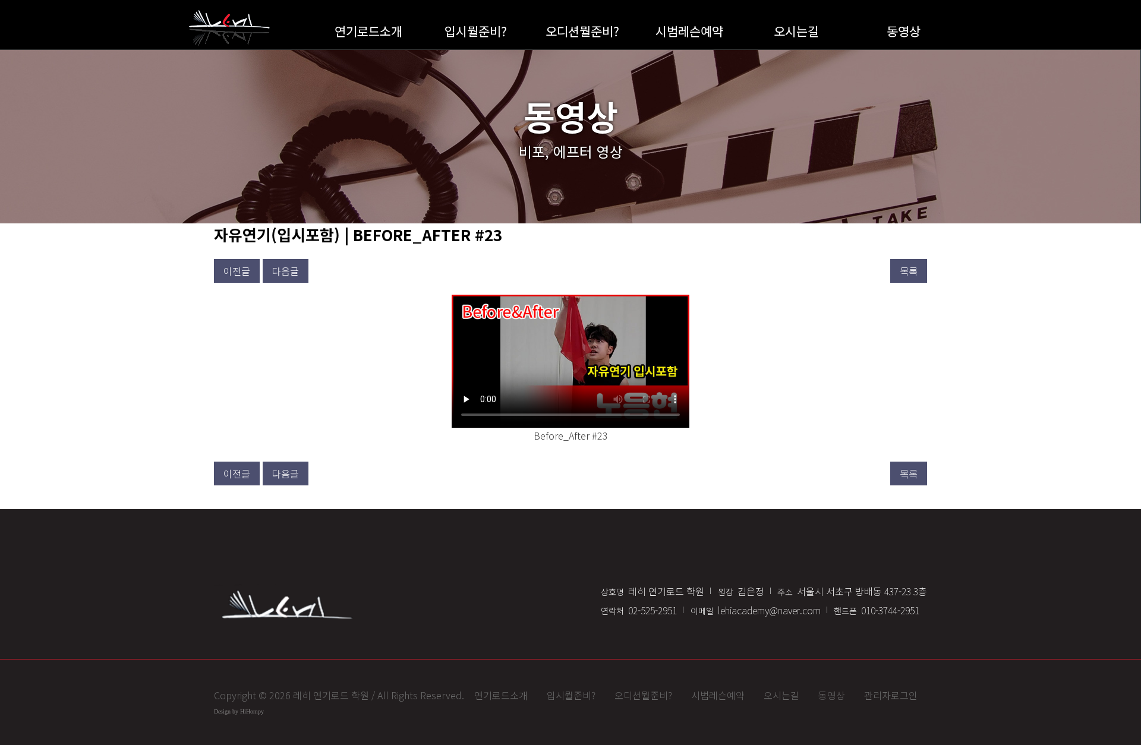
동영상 (904, 31)
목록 (909, 271)
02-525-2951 (639, 610)
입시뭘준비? (476, 31)
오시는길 (796, 31)
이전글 (236, 271)
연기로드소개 (368, 31)
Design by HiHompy (239, 711)
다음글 (285, 271)
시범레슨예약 (689, 31)
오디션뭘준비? (582, 31)
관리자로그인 (891, 695)
